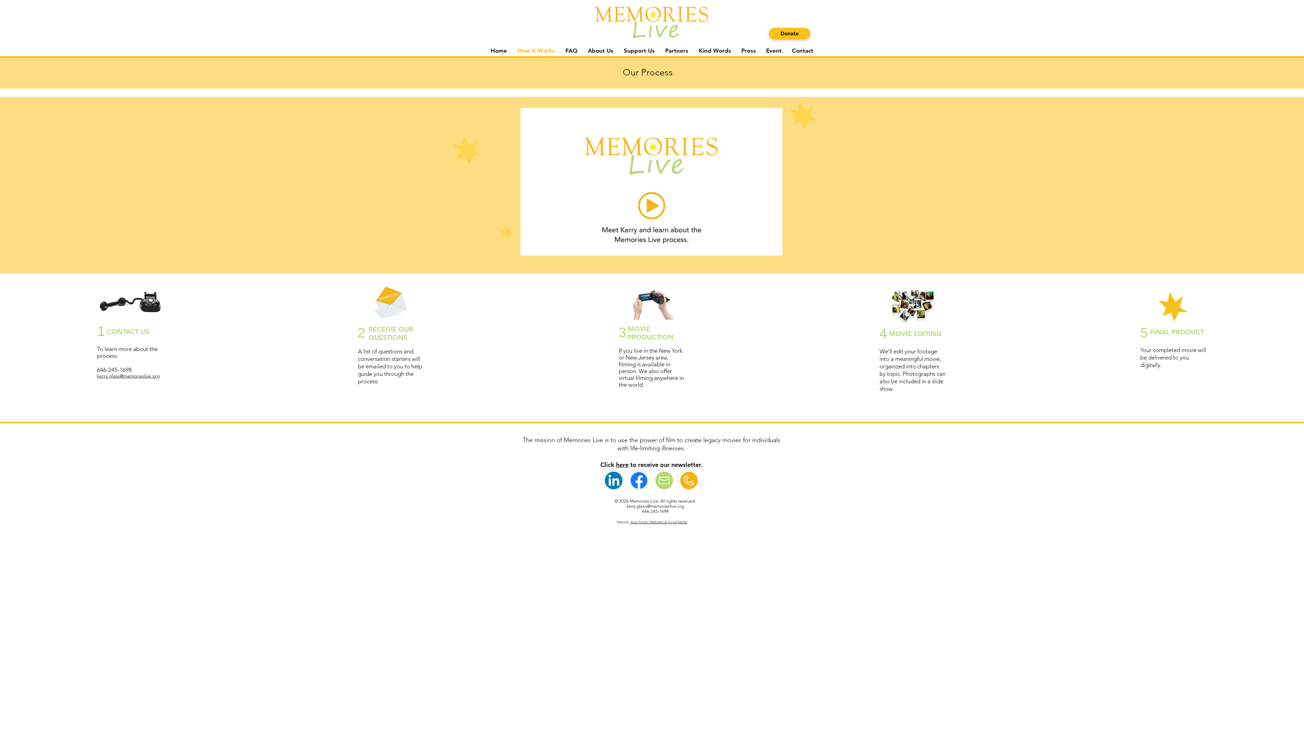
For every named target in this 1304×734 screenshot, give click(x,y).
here (622, 465)
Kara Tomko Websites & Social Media (658, 522)
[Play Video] (651, 181)
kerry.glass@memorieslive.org (128, 376)
